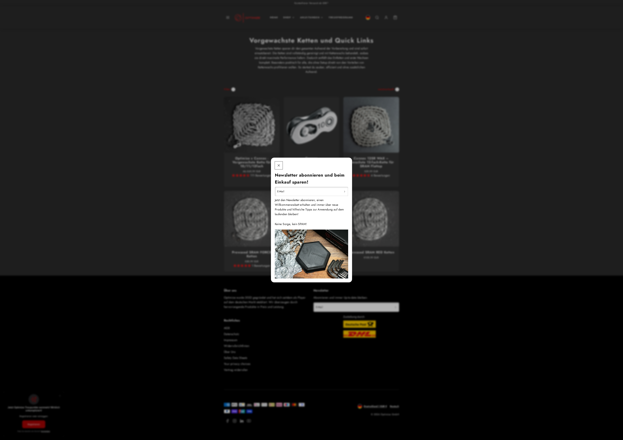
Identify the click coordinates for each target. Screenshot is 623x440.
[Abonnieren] (344, 191)
